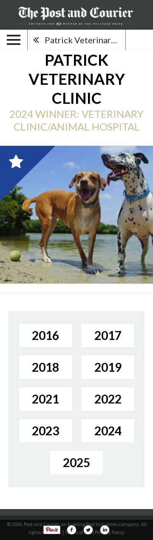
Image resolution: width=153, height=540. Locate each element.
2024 (108, 430)
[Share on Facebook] (71, 530)
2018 (45, 367)
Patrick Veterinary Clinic (85, 40)
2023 (45, 430)
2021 (45, 399)
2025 (76, 462)
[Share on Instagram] (104, 530)
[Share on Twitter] (88, 530)
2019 (108, 367)
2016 (45, 335)
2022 (108, 399)
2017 (108, 335)
